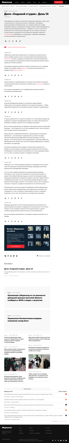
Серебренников (7, 16)
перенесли (24, 68)
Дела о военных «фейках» (21, 6)
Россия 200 (48, 430)
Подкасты (44, 2)
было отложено (17, 70)
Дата (39, 2)
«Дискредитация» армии (44, 6)
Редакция (21, 433)
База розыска (49, 433)
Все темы (61, 6)
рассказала (7, 58)
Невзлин (12, 6)
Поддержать (58, 2)
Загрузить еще (27, 388)
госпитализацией (9, 34)
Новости (17, 2)
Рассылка (31, 430)
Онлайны (29, 2)
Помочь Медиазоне (15, 246)
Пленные (54, 6)
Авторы (20, 430)
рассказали (39, 84)
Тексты (34, 2)
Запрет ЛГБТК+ (5, 6)
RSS (31, 428)
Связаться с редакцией (44, 256)
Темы (20, 428)
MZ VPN (47, 428)
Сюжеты (23, 2)
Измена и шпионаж (33, 6)
